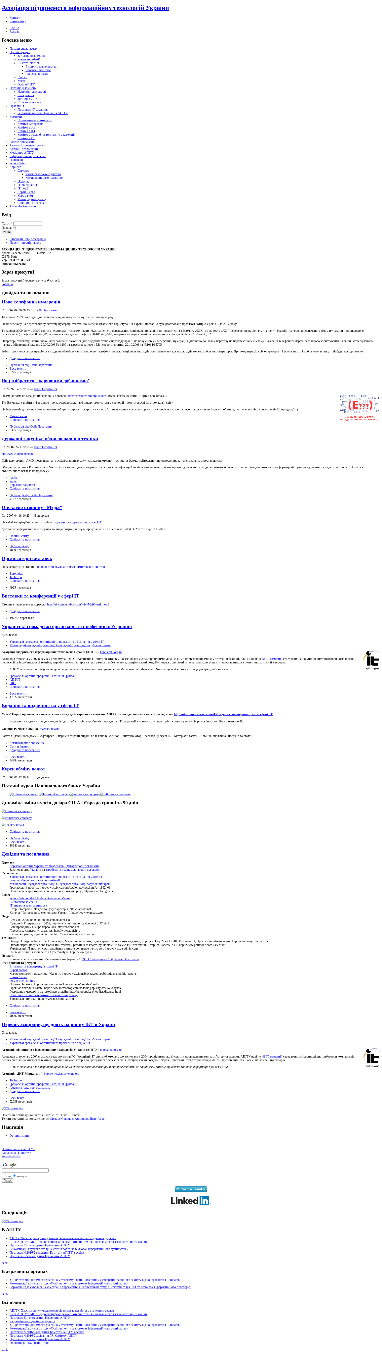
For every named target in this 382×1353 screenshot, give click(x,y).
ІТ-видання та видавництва (28, 905)
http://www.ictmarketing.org (61, 1073)
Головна (7, 284)
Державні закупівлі (23, 485)
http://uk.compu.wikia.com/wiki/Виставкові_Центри (71, 566)
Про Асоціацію (20, 52)
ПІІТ (13, 683)
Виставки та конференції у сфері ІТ (40, 595)
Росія (13, 481)
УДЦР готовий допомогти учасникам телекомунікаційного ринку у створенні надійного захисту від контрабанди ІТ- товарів (95, 1279)
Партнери (16, 159)
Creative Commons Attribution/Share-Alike (77, 1118)
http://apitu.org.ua (111, 652)
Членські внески (36, 73)
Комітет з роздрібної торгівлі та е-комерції (46, 134)
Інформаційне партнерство (28, 156)
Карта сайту (18, 21)
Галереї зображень (22, 141)
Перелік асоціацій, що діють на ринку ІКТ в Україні (58, 1024)
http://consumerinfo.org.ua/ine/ (86, 395)
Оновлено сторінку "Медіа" (32, 507)
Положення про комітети (35, 120)
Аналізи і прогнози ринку (27, 145)
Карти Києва (26, 192)
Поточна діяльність (23, 88)
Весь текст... (18, 368)
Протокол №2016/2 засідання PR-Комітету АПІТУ (43, 1335)
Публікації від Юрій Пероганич (31, 365)
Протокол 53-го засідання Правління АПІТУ (40, 1245)
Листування (26, 95)
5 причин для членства (41, 66)
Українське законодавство (43, 174)
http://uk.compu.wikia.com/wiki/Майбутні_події (78, 604)
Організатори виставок (27, 558)
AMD (13, 477)
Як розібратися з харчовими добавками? (45, 380)
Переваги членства (38, 70)
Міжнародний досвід (32, 199)
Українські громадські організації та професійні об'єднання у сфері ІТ (57, 641)
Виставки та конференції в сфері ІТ (33, 966)
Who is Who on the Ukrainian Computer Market (40, 898)
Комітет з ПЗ (26, 131)
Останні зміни (19, 1135)
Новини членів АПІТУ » (18, 1149)
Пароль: (8, 227)
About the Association (23, 206)
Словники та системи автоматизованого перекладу (44, 995)
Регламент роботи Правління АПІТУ (43, 113)
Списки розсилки (29, 102)
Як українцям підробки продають (32, 1321)
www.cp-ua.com (49, 728)
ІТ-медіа (23, 181)
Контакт (15, 17)
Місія (21, 80)
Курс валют (25, 195)
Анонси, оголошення (24, 149)
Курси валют (18, 970)
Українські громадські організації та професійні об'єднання (67, 626)
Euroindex (16, 573)
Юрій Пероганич (45, 310)
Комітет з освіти (28, 127)
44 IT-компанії (272, 658)
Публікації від (19, 546)
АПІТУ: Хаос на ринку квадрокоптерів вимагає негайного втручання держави (63, 1238)
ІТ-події (23, 188)
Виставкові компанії (23, 902)
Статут (22, 77)
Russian (14, 31)
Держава (23, 170)
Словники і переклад (32, 202)
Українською (18, 416)
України (35, 869)
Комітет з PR (26, 138)
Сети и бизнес (19, 746)
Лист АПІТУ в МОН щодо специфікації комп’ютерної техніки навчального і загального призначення (78, 1241)
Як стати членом (29, 63)
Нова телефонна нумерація (31, 301)
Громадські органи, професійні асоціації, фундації (43, 676)
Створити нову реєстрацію (28, 239)
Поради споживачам (23, 48)
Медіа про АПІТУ (22, 152)
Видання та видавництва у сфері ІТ (77, 522)
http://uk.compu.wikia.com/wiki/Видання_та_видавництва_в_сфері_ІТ (223, 714)
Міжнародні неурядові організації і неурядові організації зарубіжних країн (60, 645)
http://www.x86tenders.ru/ (18, 453)
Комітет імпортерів (30, 124)
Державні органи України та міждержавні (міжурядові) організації (54, 866)
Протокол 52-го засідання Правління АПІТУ (40, 1256)
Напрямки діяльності (32, 91)
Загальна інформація (31, 55)
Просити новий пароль (25, 242)
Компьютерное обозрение (27, 743)
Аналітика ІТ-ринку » (16, 1152)
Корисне (15, 167)
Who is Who (17, 163)
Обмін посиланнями (23, 980)
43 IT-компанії (272, 1056)
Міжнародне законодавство (44, 177)
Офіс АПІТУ (26, 84)
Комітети (16, 116)
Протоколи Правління (33, 109)
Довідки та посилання (25, 358)
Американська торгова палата (30, 1087)
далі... (5, 1263)
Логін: (7, 223)
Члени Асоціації (29, 59)
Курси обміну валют (23, 768)
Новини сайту (19, 536)
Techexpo (16, 577)
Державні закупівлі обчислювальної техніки (50, 438)
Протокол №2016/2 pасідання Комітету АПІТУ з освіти (47, 1252)
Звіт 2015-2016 (27, 98)
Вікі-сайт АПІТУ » (11, 1156)
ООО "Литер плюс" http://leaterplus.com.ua (110, 959)
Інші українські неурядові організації (35, 880)
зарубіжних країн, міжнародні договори (73, 869)
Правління (17, 106)
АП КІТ (15, 679)
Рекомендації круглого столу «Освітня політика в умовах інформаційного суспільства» (69, 1249)
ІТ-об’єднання (27, 184)
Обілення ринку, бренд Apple (29, 1342)
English (14, 28)
